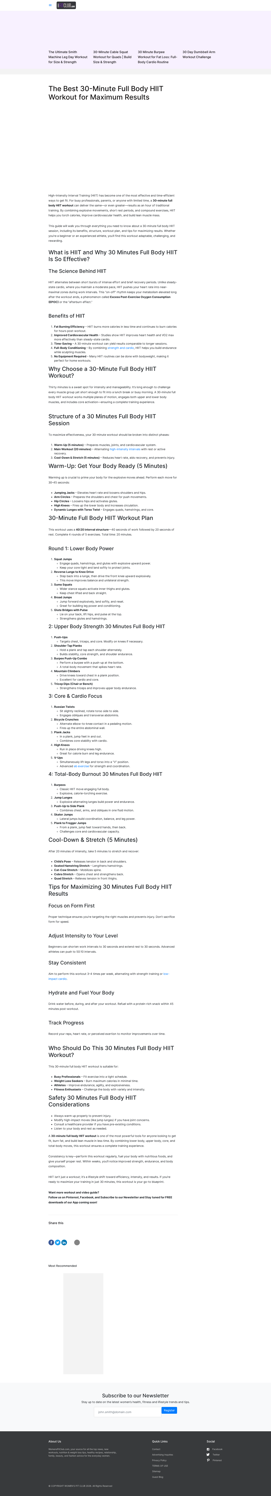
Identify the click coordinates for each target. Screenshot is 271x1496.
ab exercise (81, 766)
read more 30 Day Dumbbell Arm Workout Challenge (203, 40)
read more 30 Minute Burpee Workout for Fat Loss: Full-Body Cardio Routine (158, 40)
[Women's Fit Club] (66, 5)
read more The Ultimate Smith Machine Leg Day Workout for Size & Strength (68, 40)
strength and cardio (121, 347)
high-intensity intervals (125, 449)
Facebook (217, 1449)
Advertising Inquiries (162, 1454)
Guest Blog (157, 1477)
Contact (156, 1449)
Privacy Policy (159, 1460)
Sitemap (156, 1471)
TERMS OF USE (160, 1465)
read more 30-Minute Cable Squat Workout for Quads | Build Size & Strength (113, 40)
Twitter (216, 1454)
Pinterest (217, 1460)
